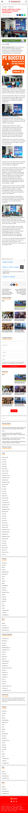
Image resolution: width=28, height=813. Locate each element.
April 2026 (4, 466)
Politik (3, 605)
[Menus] (2, 1)
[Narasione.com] (14, 1)
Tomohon (4, 612)
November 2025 (5, 477)
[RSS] (16, 285)
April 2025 (4, 493)
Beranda (4, 565)
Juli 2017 (4, 554)
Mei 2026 (4, 464)
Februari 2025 (5, 498)
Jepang (5, 811)
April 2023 (4, 545)
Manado (4, 587)
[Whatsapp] (25, 15)
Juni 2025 (4, 489)
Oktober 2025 (5, 480)
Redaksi (13, 806)
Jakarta (3, 581)
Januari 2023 (5, 547)
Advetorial (4, 563)
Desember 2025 (5, 475)
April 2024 (4, 520)
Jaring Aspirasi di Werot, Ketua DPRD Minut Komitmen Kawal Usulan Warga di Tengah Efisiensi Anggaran (13, 434)
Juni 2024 (4, 516)
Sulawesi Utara (5, 610)
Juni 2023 (4, 543)
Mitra (12, 811)
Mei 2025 (4, 491)
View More (14, 410)
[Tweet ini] (20, 15)
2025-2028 (19, 235)
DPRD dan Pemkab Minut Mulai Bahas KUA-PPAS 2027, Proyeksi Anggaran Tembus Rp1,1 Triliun (20, 320)
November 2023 (5, 532)
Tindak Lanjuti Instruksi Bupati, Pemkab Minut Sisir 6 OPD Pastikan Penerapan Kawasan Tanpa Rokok (7, 320)
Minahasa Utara (5, 592)
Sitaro (3, 608)
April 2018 (4, 550)
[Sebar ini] (17, 15)
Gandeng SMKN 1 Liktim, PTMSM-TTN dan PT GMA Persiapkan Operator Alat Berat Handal (13, 438)
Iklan (3, 578)
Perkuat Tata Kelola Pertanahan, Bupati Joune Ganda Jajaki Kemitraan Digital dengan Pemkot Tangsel (14, 428)
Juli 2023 (4, 541)
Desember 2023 (5, 529)
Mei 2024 (4, 518)
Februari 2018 (5, 552)
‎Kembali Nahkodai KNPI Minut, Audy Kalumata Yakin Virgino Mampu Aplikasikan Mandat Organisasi (20, 291)
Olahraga (4, 599)
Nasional (4, 596)
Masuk (3, 623)
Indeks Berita (18, 806)
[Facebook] (11, 285)
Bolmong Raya (5, 572)
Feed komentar (5, 627)
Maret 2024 (4, 523)
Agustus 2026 (5, 457)
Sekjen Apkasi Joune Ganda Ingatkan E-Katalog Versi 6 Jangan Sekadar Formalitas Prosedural (14, 442)
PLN (3, 603)
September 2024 (6, 509)
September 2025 (6, 482)
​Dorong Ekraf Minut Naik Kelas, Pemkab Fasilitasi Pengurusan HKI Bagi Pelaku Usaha (7, 331)
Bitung (3, 569)
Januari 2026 (5, 473)
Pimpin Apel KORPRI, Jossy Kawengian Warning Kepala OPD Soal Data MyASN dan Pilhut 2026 (20, 331)
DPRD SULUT (5, 574)
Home (3, 300)
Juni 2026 (4, 462)
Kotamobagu (5, 585)
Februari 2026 (5, 471)
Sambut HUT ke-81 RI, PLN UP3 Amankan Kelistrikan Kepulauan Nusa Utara (20, 308)
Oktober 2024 (5, 507)
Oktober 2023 (5, 534)
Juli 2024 (4, 513)
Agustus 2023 (5, 538)
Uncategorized (4, 15)
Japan (3, 583)
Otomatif (4, 601)
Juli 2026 (4, 459)
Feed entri (4, 625)
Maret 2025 (4, 495)
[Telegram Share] (22, 15)
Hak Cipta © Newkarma (6, 806)
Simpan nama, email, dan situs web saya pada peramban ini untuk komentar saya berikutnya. (13, 363)
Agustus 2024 (5, 511)
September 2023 (6, 536)
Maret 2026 (4, 468)
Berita (3, 567)
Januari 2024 (5, 527)
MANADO (3, 807)
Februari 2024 (5, 525)
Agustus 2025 (5, 484)
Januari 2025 (5, 500)
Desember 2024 (5, 502)
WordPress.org (5, 630)
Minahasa (4, 590)
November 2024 (5, 504)
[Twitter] (14, 285)
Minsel (3, 594)
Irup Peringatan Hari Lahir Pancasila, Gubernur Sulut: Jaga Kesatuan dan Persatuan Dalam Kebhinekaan (7, 291)
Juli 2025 (4, 486)
